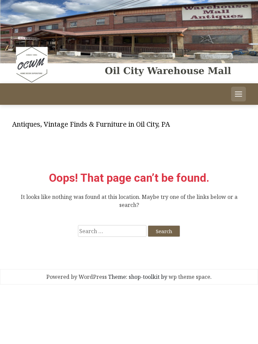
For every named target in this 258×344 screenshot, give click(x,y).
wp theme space (189, 277)
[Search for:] (112, 231)
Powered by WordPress (76, 277)
